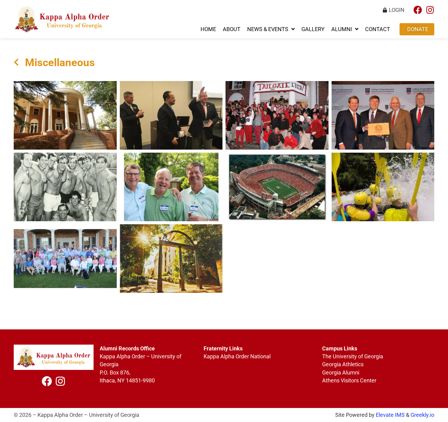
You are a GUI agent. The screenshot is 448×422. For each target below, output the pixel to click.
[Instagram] (430, 10)
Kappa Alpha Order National (237, 356)
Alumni (341, 29)
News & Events (267, 29)
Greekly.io (422, 415)
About (231, 29)
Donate (417, 29)
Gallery (313, 29)
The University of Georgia (353, 356)
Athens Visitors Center (349, 381)
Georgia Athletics (343, 364)
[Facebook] (418, 10)
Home (208, 29)
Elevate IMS (390, 415)
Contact (377, 29)
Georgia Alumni (341, 373)
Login (396, 10)
